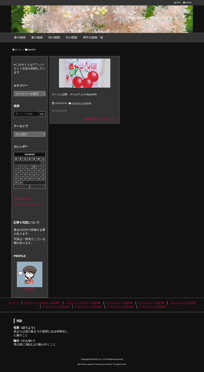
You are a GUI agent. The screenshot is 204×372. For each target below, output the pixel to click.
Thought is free (119, 364)
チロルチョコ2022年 (81, 103)
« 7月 (21, 186)
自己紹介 (29, 289)
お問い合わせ (22, 198)
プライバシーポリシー (28, 204)
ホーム (18, 49)
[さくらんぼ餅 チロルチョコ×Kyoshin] (84, 73)
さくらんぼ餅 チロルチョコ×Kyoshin (74, 94)
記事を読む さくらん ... (100, 118)
